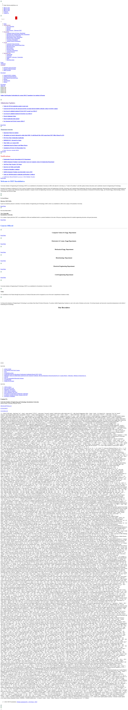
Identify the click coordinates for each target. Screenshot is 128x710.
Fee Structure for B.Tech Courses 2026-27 (14, 114)
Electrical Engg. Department (13, 38)
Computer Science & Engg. (13, 43)
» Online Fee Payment (9, 381)
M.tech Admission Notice (10, 109)
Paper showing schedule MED (11, 143)
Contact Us (6, 13)
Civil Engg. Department (12, 39)
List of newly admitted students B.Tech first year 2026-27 (18, 106)
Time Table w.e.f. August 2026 (11, 135)
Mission (2, 300)
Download (3, 72)
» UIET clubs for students (10, 391)
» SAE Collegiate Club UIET (10, 392)
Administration (7, 25)
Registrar (9, 27)
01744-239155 (4, 408)
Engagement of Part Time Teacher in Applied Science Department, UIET (22, 172)
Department (6, 31)
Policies (5, 82)
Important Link (7, 53)
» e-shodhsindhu (7, 379)
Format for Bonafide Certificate (11, 162)
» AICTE (6, 377)
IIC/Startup (3, 84)
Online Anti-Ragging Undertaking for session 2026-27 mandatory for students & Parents (23, 95)
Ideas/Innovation (10, 59)
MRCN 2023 (7, 7)
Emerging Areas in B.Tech (10, 67)
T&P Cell (3, 85)
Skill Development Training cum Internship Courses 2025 (18, 165)
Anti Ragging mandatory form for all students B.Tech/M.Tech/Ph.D (20, 148)
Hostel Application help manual (11, 111)
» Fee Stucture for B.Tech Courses (12, 370)
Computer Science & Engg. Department (16, 33)
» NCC (5, 371)
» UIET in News (7, 387)
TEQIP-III (9, 55)
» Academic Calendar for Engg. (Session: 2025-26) (15, 395)
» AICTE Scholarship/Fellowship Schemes (14, 378)
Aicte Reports (7, 80)
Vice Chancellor (10, 26)
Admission (3, 63)
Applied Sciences (11, 51)
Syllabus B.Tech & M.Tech (10, 76)
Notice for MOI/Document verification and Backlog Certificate (19, 167)
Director (8, 29)
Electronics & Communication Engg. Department (18, 34)
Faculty (5, 42)
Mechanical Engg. (11, 46)
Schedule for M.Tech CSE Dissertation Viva (15, 141)
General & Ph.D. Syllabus (10, 75)
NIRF (8, 58)
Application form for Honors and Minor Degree (15, 138)
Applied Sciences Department (13, 41)
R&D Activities (7, 70)
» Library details (7, 369)
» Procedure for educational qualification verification (16, 393)
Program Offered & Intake (10, 69)
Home (5, 23)
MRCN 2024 (7, 9)
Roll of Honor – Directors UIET (14, 30)
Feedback (6, 11)
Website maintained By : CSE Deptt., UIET (27, 702)
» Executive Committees (9, 396)
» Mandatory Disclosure (9, 389)
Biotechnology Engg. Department (14, 37)
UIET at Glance (5, 283)
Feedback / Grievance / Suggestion (15, 57)
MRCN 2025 (7, 10)
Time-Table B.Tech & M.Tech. (11, 78)
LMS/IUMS (9, 54)
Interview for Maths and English (12, 160)
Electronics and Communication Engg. (16, 45)
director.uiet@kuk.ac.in (6, 406)
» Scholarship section (8, 373)
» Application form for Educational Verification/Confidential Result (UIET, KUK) (23, 374)
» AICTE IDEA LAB (9, 388)
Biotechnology (10, 47)
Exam (2, 62)
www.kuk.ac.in (4, 411)
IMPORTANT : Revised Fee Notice (12, 133)
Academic (3, 65)
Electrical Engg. (10, 49)
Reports (5, 79)
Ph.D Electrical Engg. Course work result (14, 146)
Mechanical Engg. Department (14, 35)
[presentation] (1, 363)
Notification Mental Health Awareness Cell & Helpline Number (19, 170)
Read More (3, 235)
